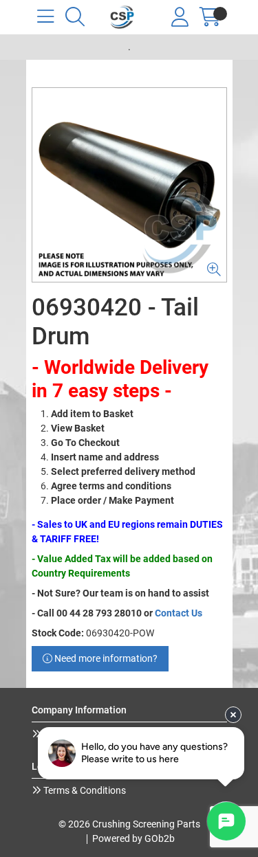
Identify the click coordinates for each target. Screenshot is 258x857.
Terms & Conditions (83, 790)
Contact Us (178, 613)
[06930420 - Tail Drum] (129, 184)
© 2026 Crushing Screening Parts (129, 824)
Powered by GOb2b (133, 838)
